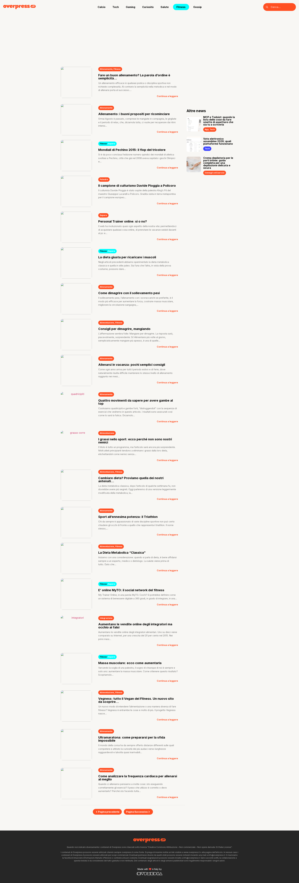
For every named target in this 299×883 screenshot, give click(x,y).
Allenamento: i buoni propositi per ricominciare (134, 114)
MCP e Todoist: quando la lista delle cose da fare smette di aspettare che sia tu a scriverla (219, 121)
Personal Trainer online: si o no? (122, 221)
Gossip (197, 7)
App (207, 129)
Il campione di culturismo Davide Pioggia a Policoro (137, 185)
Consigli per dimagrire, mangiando (124, 329)
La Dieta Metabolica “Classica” (122, 552)
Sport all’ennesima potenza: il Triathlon (128, 517)
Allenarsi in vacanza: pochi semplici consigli (131, 365)
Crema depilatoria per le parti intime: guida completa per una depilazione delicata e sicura (218, 162)
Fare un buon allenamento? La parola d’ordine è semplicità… (134, 76)
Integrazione (106, 618)
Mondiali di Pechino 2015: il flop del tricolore (132, 150)
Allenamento (106, 69)
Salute (165, 7)
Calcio (101, 7)
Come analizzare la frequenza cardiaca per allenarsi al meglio (137, 777)
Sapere (111, 143)
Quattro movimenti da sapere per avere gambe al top (135, 402)
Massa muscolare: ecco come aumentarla (129, 663)
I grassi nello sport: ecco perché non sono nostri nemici (135, 440)
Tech (115, 7)
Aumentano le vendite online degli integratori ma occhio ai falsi (135, 625)
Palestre (104, 179)
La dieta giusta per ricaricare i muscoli (127, 257)
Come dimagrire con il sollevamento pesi (129, 293)
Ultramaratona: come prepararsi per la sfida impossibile (131, 739)
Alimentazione (107, 323)
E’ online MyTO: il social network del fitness (131, 590)
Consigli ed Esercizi (214, 173)
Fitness (180, 7)
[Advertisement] (149, 37)
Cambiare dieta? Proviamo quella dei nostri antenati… (131, 479)
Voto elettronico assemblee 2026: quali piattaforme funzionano (218, 141)
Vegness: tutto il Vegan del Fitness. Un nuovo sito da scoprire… (136, 700)
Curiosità (148, 7)
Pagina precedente (108, 811)
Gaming (130, 7)
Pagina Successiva (137, 811)
